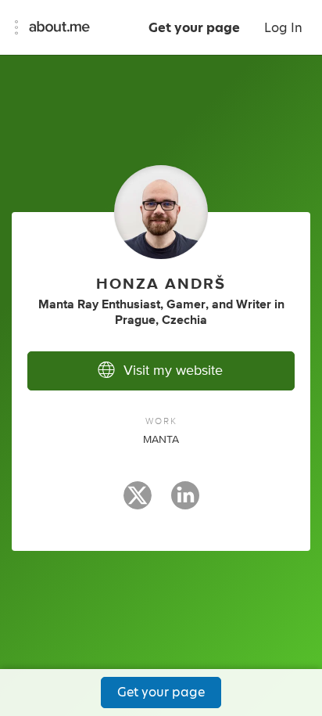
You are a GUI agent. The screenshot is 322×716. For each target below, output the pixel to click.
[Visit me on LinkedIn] (185, 502)
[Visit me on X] (137, 502)
